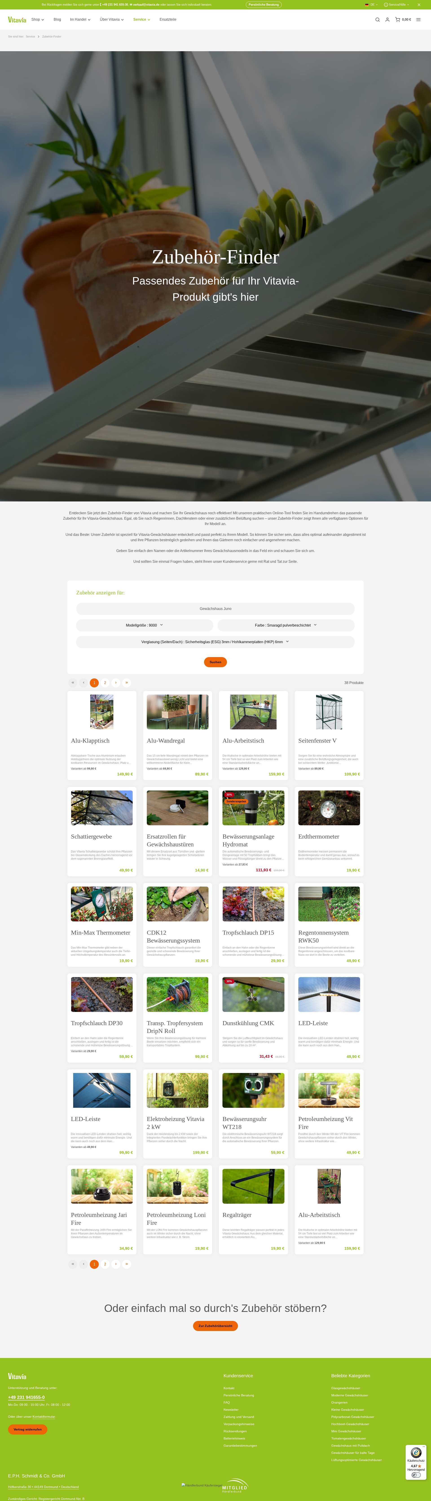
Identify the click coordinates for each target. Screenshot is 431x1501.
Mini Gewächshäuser (346, 1431)
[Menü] (424, 1447)
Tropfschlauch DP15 (248, 932)
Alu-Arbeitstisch (243, 740)
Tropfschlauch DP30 (97, 1023)
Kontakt (229, 1388)
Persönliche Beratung (239, 1395)
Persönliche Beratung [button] (264, 4)
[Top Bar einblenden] (418, 19)
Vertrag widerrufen (28, 1429)
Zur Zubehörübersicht (215, 1326)
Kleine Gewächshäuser (347, 1409)
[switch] (416, 1475)
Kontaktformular (44, 1416)
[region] (215, 276)
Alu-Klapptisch (90, 740)
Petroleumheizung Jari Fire (99, 1218)
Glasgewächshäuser (345, 1388)
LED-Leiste (313, 1023)
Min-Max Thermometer (100, 932)
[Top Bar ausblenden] (419, 5)
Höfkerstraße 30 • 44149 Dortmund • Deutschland (43, 1487)
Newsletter (231, 1409)
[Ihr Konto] (387, 19)
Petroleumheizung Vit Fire (325, 1122)
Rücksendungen (235, 1431)
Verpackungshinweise (239, 1424)
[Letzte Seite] (126, 682)
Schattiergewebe (91, 836)
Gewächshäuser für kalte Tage (353, 1453)
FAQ (227, 1402)
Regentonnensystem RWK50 (323, 936)
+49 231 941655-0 (26, 1397)
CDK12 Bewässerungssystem (173, 936)
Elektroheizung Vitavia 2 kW (175, 1122)
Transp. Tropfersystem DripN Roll (175, 1027)
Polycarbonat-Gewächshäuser (352, 1417)
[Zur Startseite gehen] (17, 20)
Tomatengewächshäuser (348, 1438)
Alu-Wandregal (166, 740)
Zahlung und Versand (239, 1417)
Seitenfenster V (317, 740)
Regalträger (236, 1214)
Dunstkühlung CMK (248, 1023)
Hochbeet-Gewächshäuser (350, 1424)
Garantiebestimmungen (240, 1445)
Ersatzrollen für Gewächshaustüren (170, 840)
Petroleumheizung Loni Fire (176, 1218)
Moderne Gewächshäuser (349, 1395)
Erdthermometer (318, 836)
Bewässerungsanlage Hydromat (248, 840)
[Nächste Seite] (115, 682)
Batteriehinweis (234, 1438)
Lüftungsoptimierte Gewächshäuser (356, 1460)
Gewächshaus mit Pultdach (350, 1445)
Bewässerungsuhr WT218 (244, 1122)
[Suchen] (377, 19)
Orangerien (339, 1402)
